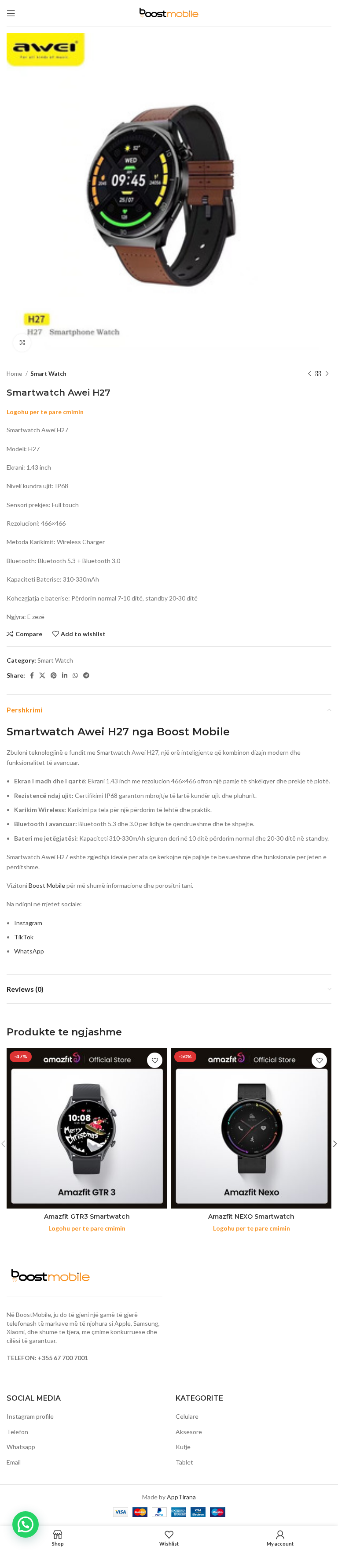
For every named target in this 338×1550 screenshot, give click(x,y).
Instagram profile (30, 1416)
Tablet (184, 1462)
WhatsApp (29, 951)
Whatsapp (21, 1446)
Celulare (187, 1416)
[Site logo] (169, 12)
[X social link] (42, 675)
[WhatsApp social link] (75, 675)
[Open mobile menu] (11, 13)
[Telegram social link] (86, 675)
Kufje (183, 1446)
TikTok (23, 937)
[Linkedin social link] (64, 675)
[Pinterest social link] (53, 675)
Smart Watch (48, 373)
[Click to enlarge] (22, 343)
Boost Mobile (47, 885)
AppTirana (181, 1497)
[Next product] (327, 374)
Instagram (28, 923)
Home (15, 373)
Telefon (17, 1431)
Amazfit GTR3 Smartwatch (87, 1216)
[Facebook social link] (32, 675)
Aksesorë (189, 1431)
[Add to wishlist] (154, 1060)
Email (14, 1462)
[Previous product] (309, 374)
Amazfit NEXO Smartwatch (251, 1216)
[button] (25, 1524)
